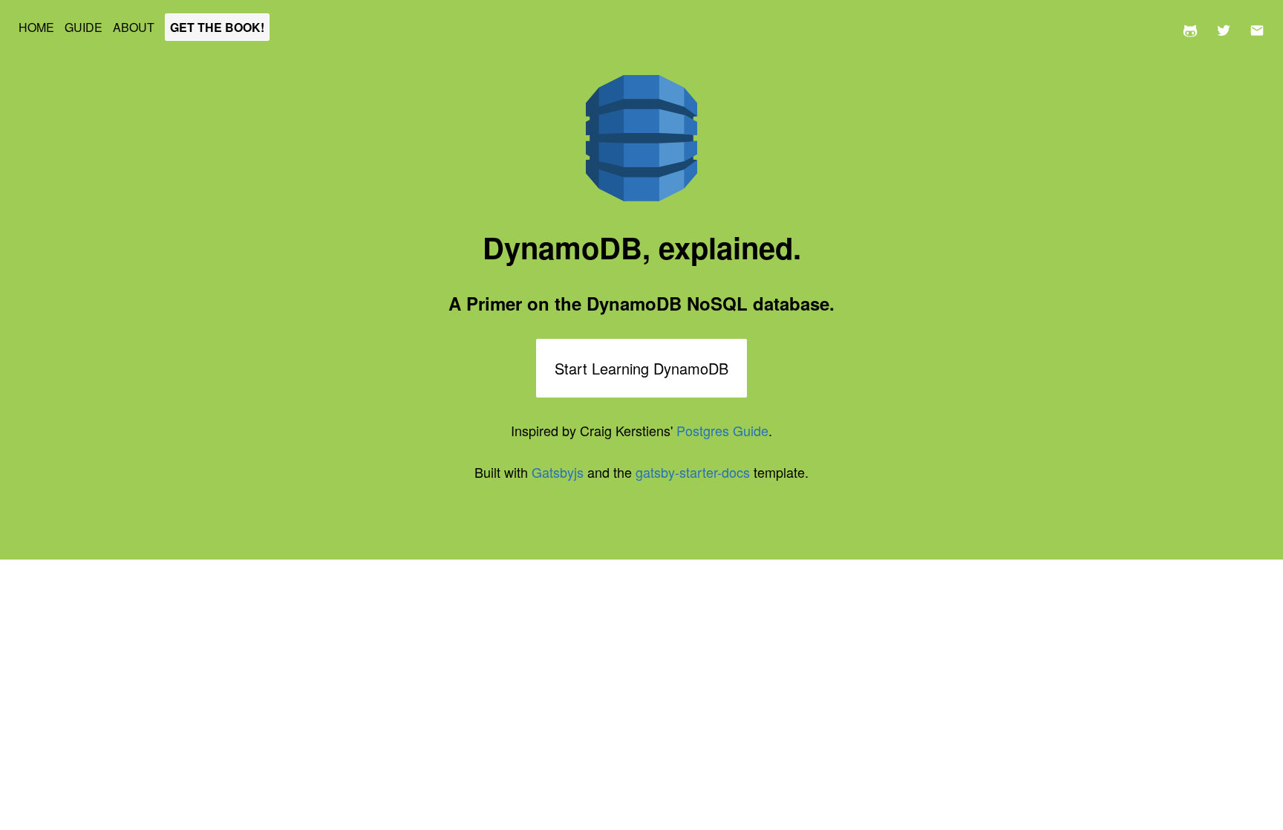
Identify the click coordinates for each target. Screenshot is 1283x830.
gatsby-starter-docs (693, 472)
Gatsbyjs (558, 472)
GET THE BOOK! (217, 27)
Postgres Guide (722, 430)
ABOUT (135, 27)
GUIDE (85, 27)
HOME (38, 27)
